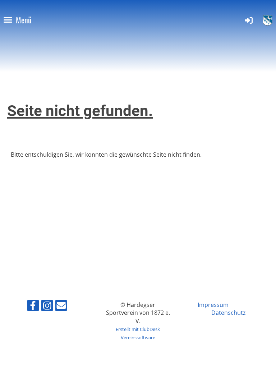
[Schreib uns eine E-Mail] (61, 306)
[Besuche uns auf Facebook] (33, 306)
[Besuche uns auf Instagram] (47, 306)
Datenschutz (228, 313)
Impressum (213, 305)
